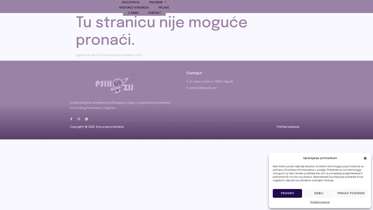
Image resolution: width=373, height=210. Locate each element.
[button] (365, 158)
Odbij (318, 193)
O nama (133, 13)
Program (155, 2)
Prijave (164, 7)
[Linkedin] (86, 119)
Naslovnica (130, 2)
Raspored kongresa (134, 7)
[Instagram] (79, 119)
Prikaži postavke (351, 193)
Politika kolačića (320, 202)
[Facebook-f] (71, 119)
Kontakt (154, 13)
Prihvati (287, 193)
